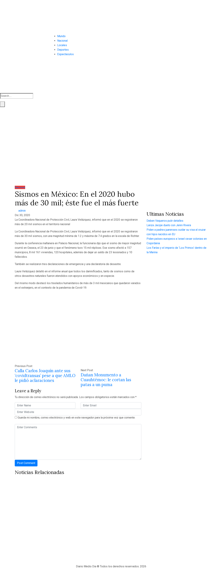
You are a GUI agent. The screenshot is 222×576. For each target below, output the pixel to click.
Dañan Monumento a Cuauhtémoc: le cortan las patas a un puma (106, 379)
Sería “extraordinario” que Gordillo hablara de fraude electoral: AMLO (107, 519)
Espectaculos (65, 54)
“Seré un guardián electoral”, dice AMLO (174, 525)
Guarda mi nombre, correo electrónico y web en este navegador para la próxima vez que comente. (76, 417)
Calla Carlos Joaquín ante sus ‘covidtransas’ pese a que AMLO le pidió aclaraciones (45, 375)
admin (22, 210)
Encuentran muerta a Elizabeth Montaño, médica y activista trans (44, 522)
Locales (62, 45)
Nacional (62, 40)
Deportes (63, 49)
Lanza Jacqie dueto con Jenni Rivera (169, 225)
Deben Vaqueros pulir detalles (165, 220)
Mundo (61, 36)
